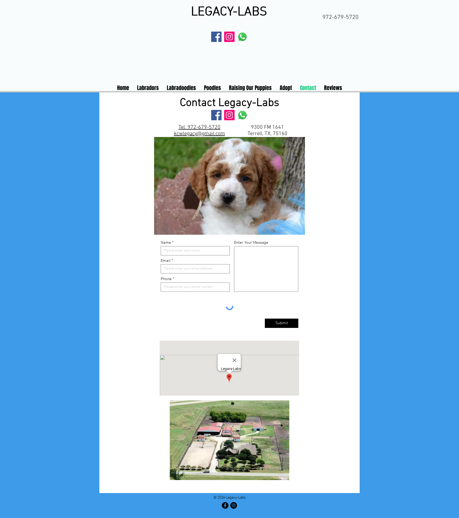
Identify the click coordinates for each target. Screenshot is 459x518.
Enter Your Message (251, 243)
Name (166, 243)
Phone (166, 279)
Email (166, 261)
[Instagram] (229, 37)
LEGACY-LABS (229, 12)
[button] (261, 186)
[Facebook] (216, 37)
